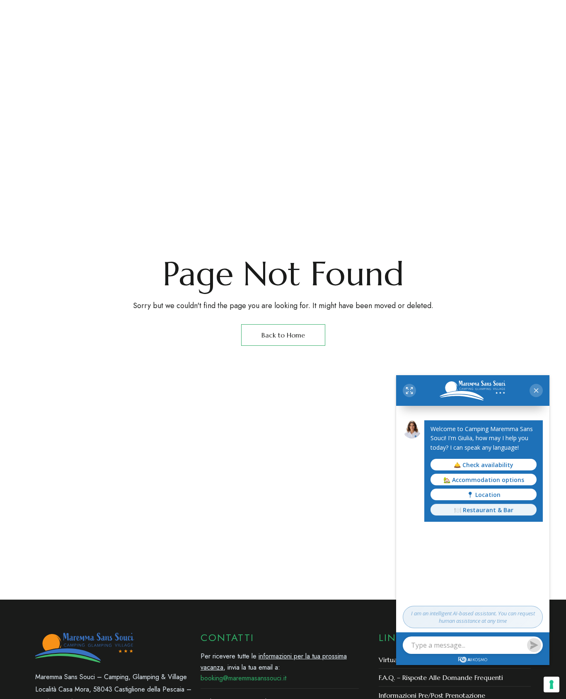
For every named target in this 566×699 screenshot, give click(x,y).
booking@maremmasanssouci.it (479, 12)
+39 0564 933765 (337, 12)
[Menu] (42, 49)
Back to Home (283, 335)
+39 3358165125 (394, 12)
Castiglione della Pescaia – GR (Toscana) (103, 12)
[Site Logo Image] (363, 49)
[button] (453, 49)
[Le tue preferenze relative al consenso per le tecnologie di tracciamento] (551, 684)
